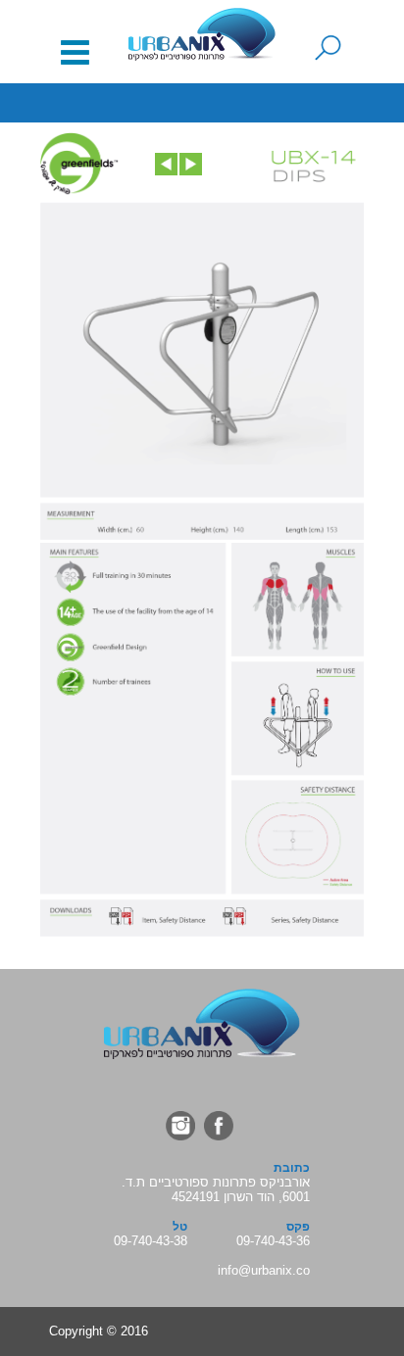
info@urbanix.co (264, 1270)
